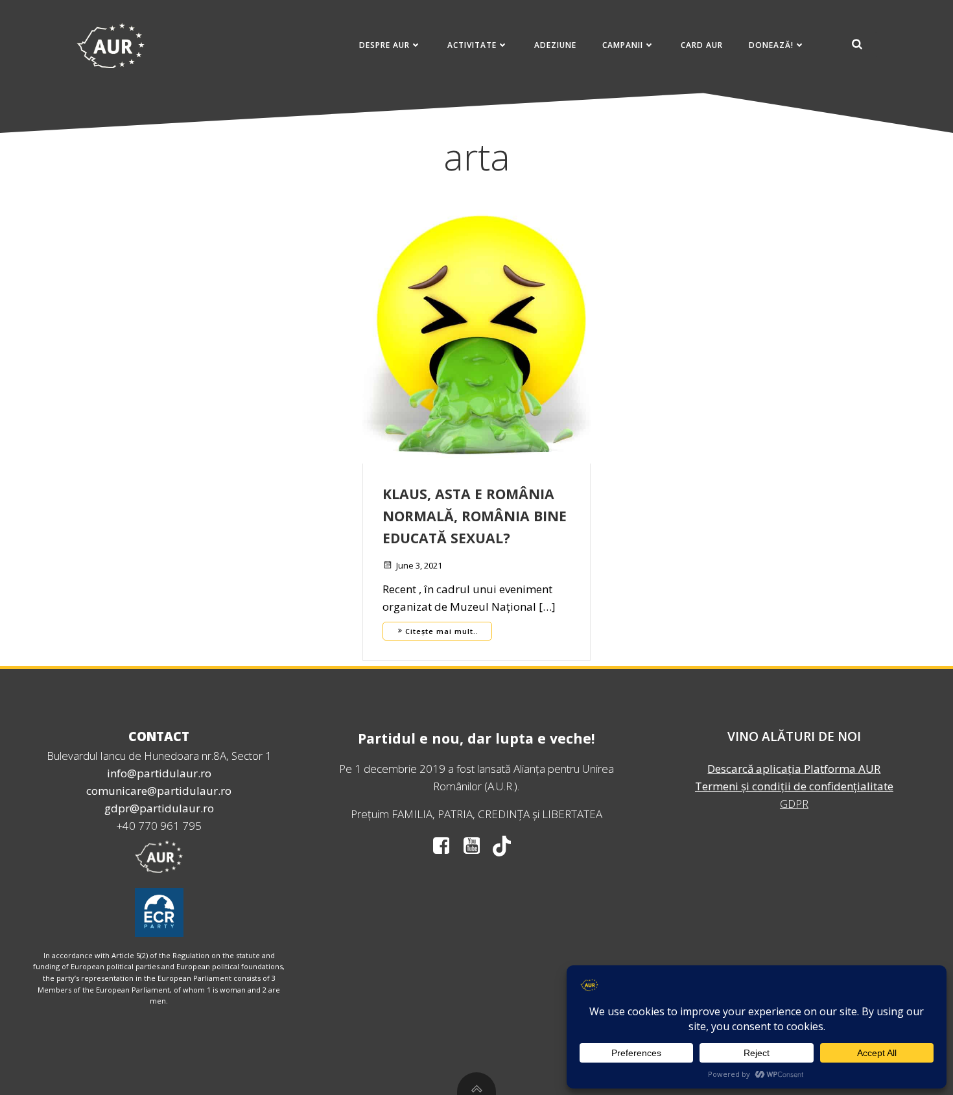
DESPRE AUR (384, 45)
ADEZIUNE (555, 45)
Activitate (472, 45)
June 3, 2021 (419, 565)
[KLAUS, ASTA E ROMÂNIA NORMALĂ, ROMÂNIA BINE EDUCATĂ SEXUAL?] (476, 332)
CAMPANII (622, 45)
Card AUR (702, 45)
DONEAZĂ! (771, 45)
